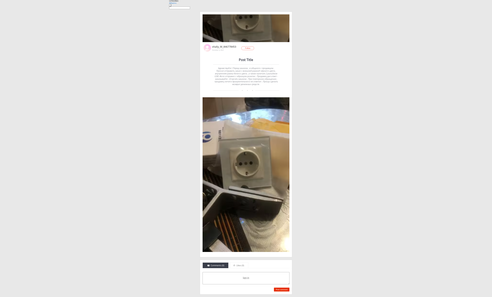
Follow (247, 48)
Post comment (282, 290)
